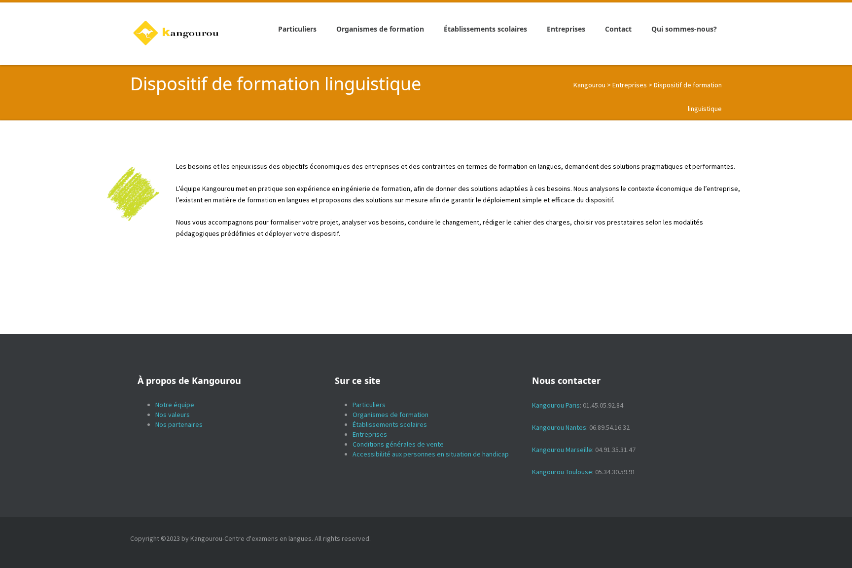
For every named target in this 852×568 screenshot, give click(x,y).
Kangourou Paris (556, 405)
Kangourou (589, 84)
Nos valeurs (172, 414)
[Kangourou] (176, 33)
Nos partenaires (179, 424)
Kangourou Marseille (562, 449)
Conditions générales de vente (398, 444)
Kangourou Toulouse (562, 471)
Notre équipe (174, 404)
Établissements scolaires (390, 424)
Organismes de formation (390, 414)
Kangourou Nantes (559, 427)
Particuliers (369, 404)
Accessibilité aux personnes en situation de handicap (431, 454)
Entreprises (629, 84)
